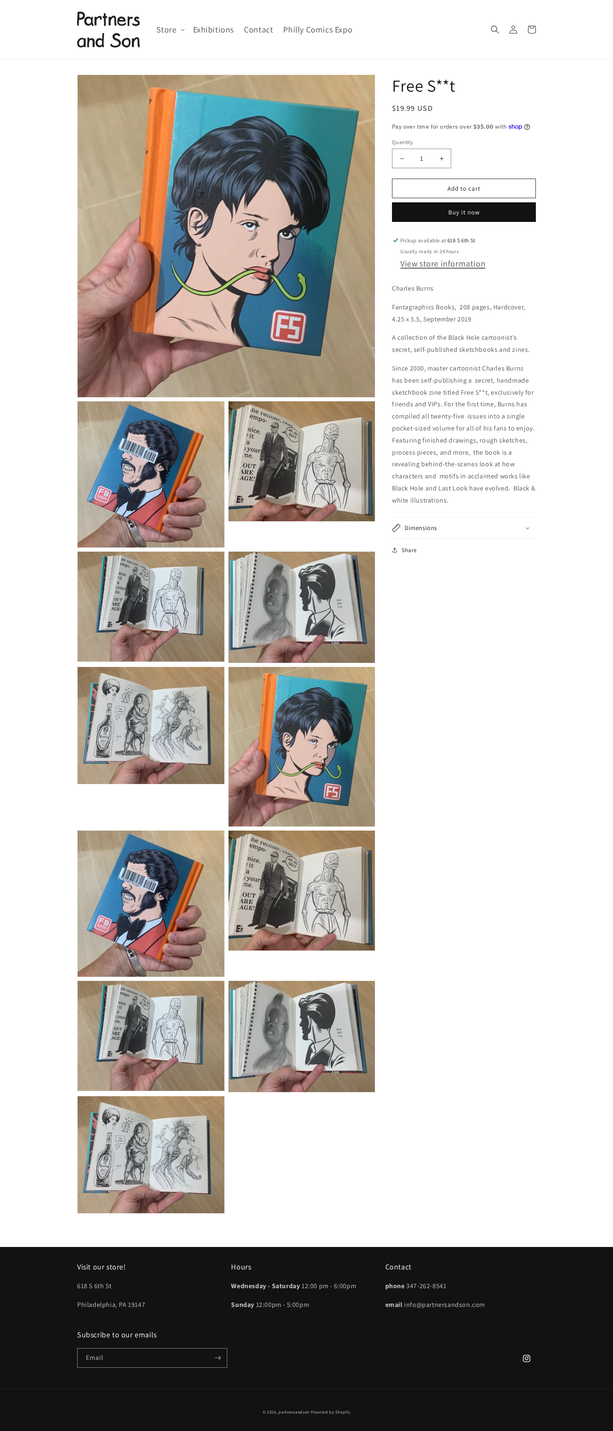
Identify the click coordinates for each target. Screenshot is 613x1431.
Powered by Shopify (331, 1412)
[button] (169, 29)
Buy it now (464, 212)
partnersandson (294, 1412)
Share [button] (409, 550)
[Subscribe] (218, 1358)
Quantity (402, 142)
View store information (442, 263)
